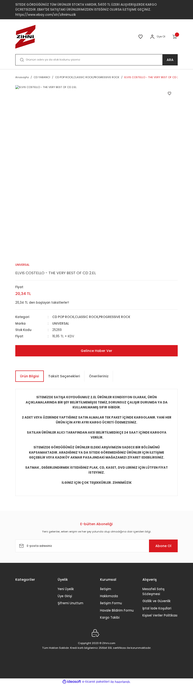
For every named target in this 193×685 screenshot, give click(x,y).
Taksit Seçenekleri (64, 376)
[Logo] (25, 36)
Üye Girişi (65, 596)
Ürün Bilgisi (29, 376)
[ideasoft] (71, 682)
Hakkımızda (109, 596)
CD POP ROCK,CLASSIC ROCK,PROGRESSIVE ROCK (91, 317)
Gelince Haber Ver (96, 350)
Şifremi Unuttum (70, 603)
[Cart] (175, 36)
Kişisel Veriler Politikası (159, 615)
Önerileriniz (99, 376)
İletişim (105, 589)
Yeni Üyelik (66, 589)
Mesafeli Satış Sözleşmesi (153, 591)
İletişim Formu (111, 603)
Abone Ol (163, 546)
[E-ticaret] (96, 682)
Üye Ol (161, 36)
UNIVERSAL (60, 323)
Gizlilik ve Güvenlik (156, 601)
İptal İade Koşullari (156, 608)
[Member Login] (152, 36)
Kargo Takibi (110, 617)
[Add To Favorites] (169, 93)
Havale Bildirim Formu (117, 610)
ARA (170, 59)
